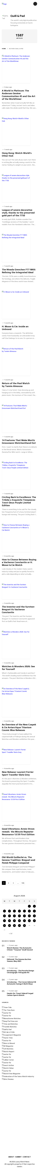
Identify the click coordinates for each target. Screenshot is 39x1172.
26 (14, 925)
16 (34, 916)
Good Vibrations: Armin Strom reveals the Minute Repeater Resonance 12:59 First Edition (18, 832)
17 (4, 920)
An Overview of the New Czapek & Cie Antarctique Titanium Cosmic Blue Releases (19, 727)
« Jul (10, 933)
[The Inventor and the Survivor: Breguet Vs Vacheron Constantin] (16, 591)
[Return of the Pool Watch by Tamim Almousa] (16, 361)
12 (14, 916)
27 (19, 925)
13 (19, 916)
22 (29, 920)
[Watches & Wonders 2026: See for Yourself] (16, 645)
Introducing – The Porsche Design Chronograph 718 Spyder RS (20, 971)
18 (9, 920)
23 (34, 920)
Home (4, 48)
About (11, 1157)
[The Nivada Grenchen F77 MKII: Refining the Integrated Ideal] (16, 248)
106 (22, 883)
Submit (18, 1157)
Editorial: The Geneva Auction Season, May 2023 (19, 960)
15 (29, 916)
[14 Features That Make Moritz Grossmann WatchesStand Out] (16, 418)
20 (19, 920)
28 (24, 925)
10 (4, 916)
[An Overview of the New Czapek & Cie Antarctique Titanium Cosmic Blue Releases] (16, 702)
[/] (35, 4)
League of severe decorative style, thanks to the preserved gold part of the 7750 (18, 213)
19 (14, 920)
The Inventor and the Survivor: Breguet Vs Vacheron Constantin (18, 609)
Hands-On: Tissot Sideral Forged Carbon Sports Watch (20, 994)
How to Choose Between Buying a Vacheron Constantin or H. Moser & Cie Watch (19, 562)
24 (4, 925)
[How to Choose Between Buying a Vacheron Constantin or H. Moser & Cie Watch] (16, 538)
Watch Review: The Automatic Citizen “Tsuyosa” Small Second (20, 949)
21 (24, 920)
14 (24, 916)
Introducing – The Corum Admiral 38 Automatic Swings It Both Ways (21, 983)
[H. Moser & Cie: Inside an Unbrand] (16, 305)
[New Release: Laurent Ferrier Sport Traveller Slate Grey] (16, 756)
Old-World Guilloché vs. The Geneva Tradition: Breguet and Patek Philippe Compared (18, 860)
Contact (27, 1157)
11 (9, 916)
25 (9, 925)
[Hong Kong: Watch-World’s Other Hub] (16, 131)
